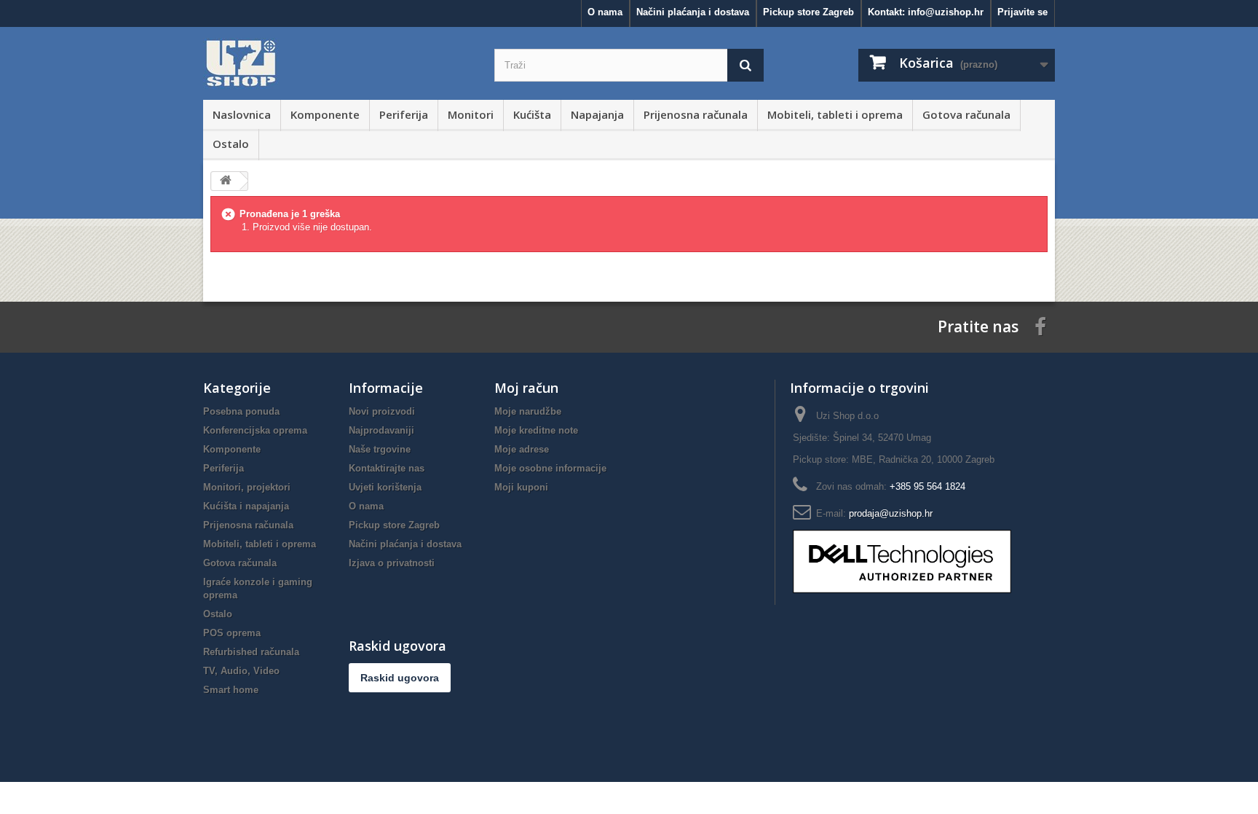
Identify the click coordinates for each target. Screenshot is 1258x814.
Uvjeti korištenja (385, 487)
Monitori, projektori (246, 487)
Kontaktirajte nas (386, 468)
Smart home (230, 689)
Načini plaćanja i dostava (692, 12)
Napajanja (597, 114)
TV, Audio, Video (241, 670)
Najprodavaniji (381, 430)
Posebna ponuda (241, 411)
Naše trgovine (380, 449)
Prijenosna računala (696, 114)
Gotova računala (966, 114)
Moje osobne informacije (550, 468)
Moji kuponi (521, 487)
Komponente (325, 114)
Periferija (403, 114)
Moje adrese (521, 449)
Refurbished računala (251, 651)
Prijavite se (1022, 12)
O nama (605, 12)
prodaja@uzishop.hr (891, 513)
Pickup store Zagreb (808, 12)
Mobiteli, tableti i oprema (835, 114)
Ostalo (231, 143)
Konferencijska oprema (255, 430)
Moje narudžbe (527, 411)
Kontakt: (926, 12)
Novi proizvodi (382, 411)
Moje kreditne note (536, 430)
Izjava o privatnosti (392, 562)
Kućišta (532, 114)
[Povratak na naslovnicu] (226, 181)
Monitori (471, 114)
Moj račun (526, 387)
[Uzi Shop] (337, 63)
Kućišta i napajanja (246, 506)
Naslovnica (242, 114)
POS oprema (232, 632)
